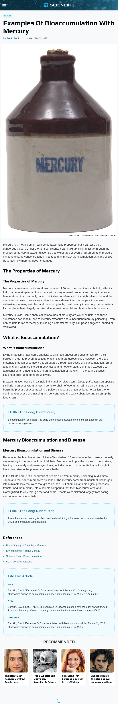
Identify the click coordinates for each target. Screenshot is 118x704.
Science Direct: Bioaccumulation (24, 556)
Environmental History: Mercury (23, 551)
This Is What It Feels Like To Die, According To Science (44, 678)
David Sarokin (14, 38)
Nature (7, 16)
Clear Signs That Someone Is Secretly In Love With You (72, 678)
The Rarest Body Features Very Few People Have (15, 678)
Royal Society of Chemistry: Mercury (26, 545)
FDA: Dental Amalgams (19, 561)
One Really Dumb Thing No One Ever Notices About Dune (101, 678)
